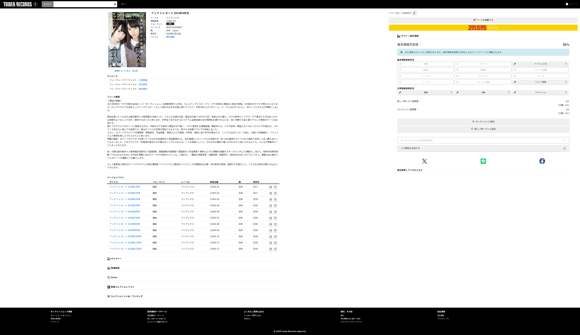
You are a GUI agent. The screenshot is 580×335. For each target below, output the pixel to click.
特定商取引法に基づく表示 (351, 318)
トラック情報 (540, 82)
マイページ (55, 321)
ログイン (573, 3)
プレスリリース (443, 318)
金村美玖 (143, 88)
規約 (342, 315)
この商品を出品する (410, 148)
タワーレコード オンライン (61, 315)
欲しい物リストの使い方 (156, 318)
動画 (426, 92)
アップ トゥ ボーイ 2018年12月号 (125, 248)
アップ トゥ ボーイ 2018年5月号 (125, 205)
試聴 (483, 92)
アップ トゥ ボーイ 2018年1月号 (125, 186)
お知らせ (247, 318)
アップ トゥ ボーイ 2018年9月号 (125, 230)
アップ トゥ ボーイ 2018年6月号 (125, 211)
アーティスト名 (541, 63)
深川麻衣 (143, 84)
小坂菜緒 (143, 79)
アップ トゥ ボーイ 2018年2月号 (125, 192)
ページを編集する (484, 19)
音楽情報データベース (155, 315)
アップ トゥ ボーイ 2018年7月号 (125, 217)
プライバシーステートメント (351, 321)
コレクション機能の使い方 (157, 321)
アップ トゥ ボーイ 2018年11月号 (125, 242)
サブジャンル (540, 92)
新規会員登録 (56, 318)
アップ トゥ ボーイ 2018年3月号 (125, 199)
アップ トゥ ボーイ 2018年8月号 (125, 223)
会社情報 (440, 315)
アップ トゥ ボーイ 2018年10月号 (125, 236)
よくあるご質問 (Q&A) (252, 315)
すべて (47, 4)
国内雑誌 (170, 36)
